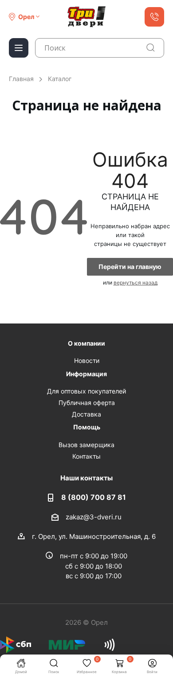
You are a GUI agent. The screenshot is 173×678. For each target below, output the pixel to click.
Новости (86, 360)
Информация (86, 374)
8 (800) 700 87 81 (93, 497)
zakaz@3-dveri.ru (94, 516)
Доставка (86, 414)
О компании (86, 343)
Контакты (86, 456)
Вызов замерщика (86, 444)
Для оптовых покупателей (86, 391)
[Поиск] (150, 47)
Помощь (86, 427)
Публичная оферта (87, 402)
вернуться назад (135, 282)
